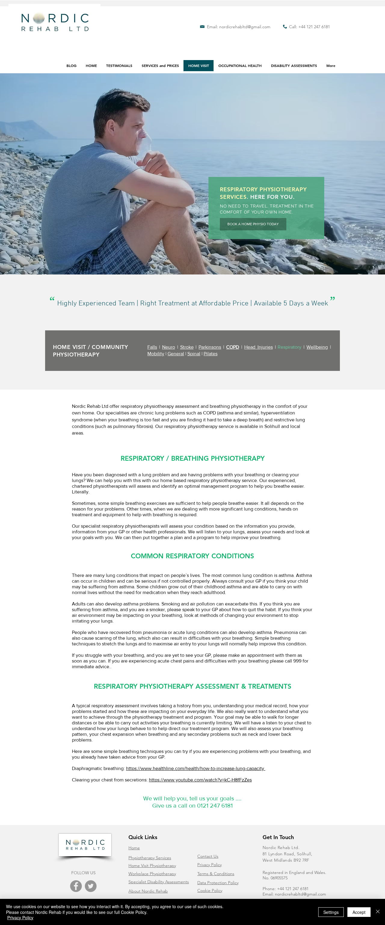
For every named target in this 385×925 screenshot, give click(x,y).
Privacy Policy (20, 917)
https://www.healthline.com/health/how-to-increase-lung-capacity (195, 768)
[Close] (377, 912)
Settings (331, 912)
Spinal (193, 353)
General (176, 353)
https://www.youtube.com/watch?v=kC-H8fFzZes (200, 779)
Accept (359, 912)
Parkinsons (210, 347)
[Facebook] (76, 886)
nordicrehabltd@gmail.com (244, 26)
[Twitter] (91, 886)
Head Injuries (258, 347)
